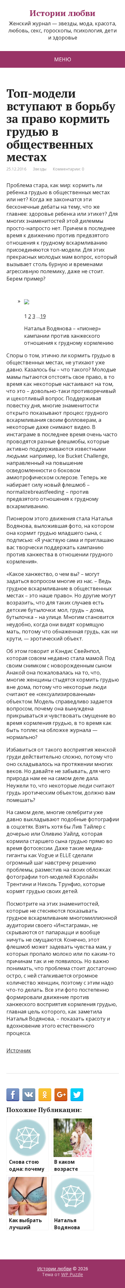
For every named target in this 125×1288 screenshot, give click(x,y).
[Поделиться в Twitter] (77, 1094)
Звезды (39, 169)
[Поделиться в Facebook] (12, 1094)
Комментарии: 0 (68, 169)
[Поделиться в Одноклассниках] (44, 1094)
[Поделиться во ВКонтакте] (28, 1094)
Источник (18, 1050)
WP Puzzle (72, 1274)
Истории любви (62, 13)
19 (43, 316)
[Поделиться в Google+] (60, 1094)
